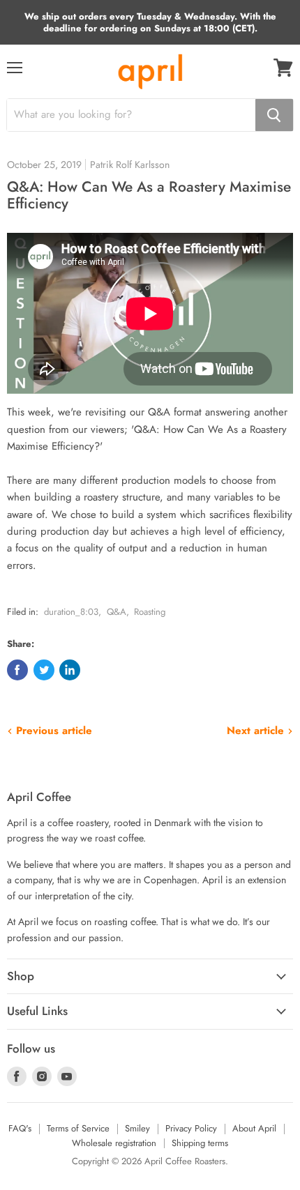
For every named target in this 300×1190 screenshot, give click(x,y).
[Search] (274, 115)
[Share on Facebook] (17, 669)
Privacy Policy (191, 1128)
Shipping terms (200, 1143)
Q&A (116, 611)
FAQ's (19, 1128)
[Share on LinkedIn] (69, 669)
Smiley (137, 1128)
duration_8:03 (71, 611)
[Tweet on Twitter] (43, 669)
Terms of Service (78, 1128)
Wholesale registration (114, 1143)
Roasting (149, 611)
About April (254, 1128)
